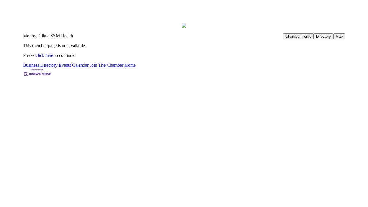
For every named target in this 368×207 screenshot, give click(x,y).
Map (339, 36)
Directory (323, 36)
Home (130, 65)
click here (44, 55)
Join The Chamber (106, 65)
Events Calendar (74, 65)
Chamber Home (298, 36)
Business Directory (40, 65)
